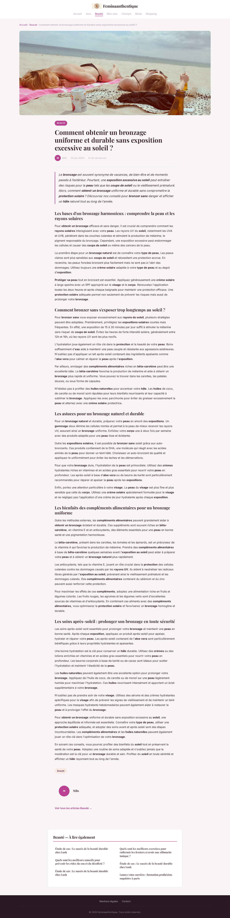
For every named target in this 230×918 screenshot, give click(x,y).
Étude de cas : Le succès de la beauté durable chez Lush (81, 850)
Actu (88, 13)
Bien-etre (112, 13)
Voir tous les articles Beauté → (73, 808)
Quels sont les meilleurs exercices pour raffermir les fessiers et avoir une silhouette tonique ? (146, 852)
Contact (126, 901)
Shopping (151, 13)
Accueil (77, 13)
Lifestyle (126, 13)
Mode (138, 13)
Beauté (99, 13)
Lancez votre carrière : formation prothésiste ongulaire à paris (146, 876)
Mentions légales (108, 901)
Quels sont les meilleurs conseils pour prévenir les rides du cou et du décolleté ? (79, 861)
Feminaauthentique (120, 6)
